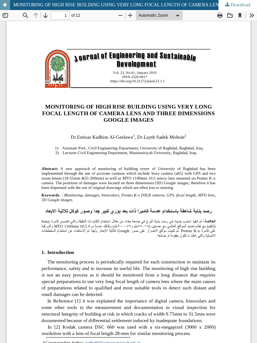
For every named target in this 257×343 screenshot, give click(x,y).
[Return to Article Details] (5, 5)
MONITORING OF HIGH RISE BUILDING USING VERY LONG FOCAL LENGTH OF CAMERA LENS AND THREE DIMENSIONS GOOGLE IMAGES (135, 4)
